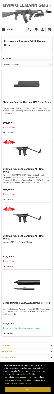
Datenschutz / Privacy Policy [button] (17, 383)
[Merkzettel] (36, 29)
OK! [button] (27, 390)
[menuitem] (7, 29)
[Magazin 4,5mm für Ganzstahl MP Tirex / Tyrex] (27, 84)
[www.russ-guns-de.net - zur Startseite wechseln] (27, 13)
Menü (10, 29)
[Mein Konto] (43, 29)
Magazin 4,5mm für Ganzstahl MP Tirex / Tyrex (27, 102)
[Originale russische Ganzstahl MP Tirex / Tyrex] (27, 150)
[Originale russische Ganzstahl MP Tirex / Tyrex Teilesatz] (27, 217)
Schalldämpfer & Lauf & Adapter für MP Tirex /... (26, 304)
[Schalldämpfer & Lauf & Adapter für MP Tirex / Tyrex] (27, 284)
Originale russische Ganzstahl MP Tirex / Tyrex (24, 170)
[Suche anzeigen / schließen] (29, 29)
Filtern (9, 58)
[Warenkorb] (49, 29)
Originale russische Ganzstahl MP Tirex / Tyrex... (24, 237)
